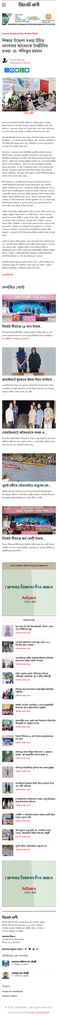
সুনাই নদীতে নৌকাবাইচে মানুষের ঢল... (26, 485)
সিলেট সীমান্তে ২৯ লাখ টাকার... (22, 326)
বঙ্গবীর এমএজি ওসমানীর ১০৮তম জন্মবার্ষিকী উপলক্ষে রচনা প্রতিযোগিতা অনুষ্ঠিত (34, 706)
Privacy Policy (9, 996)
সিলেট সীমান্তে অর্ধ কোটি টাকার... (24, 538)
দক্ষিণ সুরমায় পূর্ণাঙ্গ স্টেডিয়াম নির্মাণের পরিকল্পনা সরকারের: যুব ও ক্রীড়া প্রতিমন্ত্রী (33, 675)
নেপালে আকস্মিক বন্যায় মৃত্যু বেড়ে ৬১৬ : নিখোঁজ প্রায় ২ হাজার (33, 644)
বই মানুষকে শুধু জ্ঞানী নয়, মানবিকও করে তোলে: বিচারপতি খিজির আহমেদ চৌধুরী (33, 832)
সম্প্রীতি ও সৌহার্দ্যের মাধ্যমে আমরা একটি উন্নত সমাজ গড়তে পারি (35, 816)
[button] (4, 5)
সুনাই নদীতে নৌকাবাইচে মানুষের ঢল (31, 846)
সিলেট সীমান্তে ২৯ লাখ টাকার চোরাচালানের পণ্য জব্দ (34, 738)
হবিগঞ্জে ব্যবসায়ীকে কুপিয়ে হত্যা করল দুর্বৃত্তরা (34, 768)
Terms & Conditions (12, 991)
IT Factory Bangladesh (36, 1013)
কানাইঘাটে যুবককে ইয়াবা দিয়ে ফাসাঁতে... (28, 380)
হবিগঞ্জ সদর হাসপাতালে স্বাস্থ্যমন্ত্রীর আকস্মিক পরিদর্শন (34, 691)
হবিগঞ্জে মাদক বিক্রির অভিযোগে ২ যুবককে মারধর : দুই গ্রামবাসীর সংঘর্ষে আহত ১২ (33, 753)
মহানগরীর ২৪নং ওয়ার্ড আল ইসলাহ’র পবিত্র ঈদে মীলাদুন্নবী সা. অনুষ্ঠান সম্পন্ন (35, 722)
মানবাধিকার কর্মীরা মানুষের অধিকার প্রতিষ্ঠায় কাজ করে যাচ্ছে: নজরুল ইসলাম (34, 659)
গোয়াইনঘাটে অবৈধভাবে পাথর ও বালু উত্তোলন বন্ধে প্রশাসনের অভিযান (35, 800)
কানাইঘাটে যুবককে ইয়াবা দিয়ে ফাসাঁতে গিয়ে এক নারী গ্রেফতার (34, 785)
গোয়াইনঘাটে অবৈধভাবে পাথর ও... (24, 432)
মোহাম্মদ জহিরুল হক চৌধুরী (23, 962)
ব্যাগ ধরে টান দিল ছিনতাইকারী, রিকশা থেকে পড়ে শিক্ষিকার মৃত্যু (34, 628)
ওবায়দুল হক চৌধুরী (20, 973)
